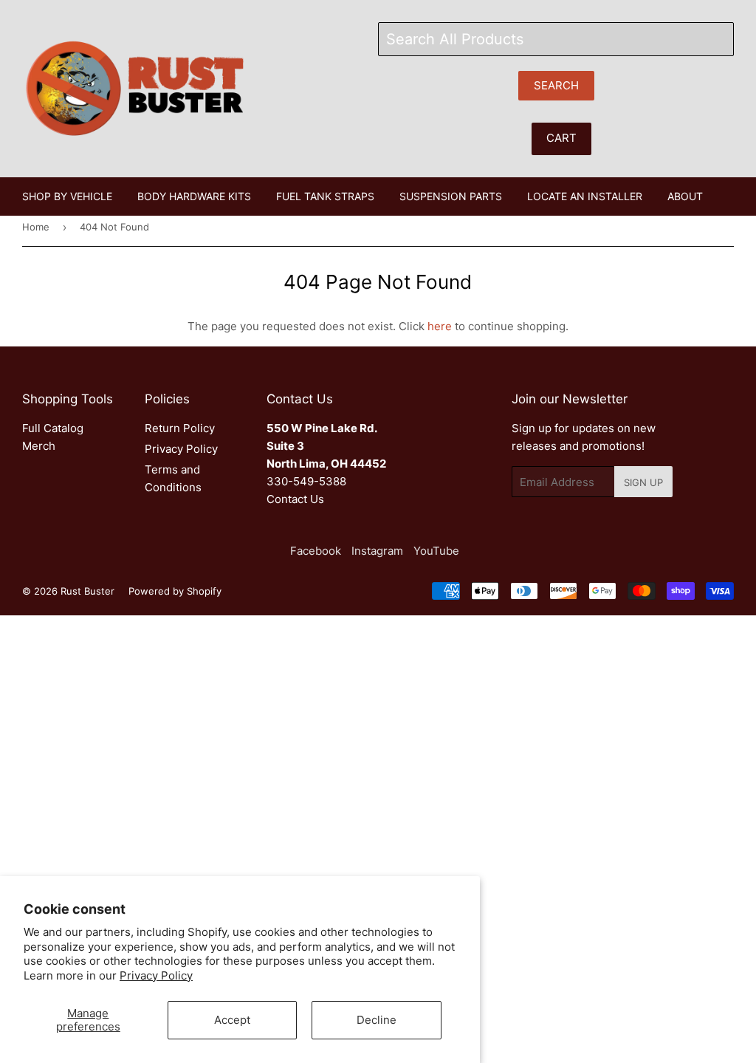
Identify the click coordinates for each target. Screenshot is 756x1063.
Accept (232, 1020)
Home (35, 227)
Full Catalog (52, 428)
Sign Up (643, 482)
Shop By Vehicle (67, 196)
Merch (38, 446)
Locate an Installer (584, 196)
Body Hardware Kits (194, 196)
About (685, 196)
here (439, 326)
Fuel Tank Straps (325, 196)
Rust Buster (87, 591)
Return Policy (180, 428)
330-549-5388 (306, 481)
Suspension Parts (450, 196)
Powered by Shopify (174, 591)
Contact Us (295, 499)
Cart (561, 138)
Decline (376, 1020)
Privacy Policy (156, 975)
